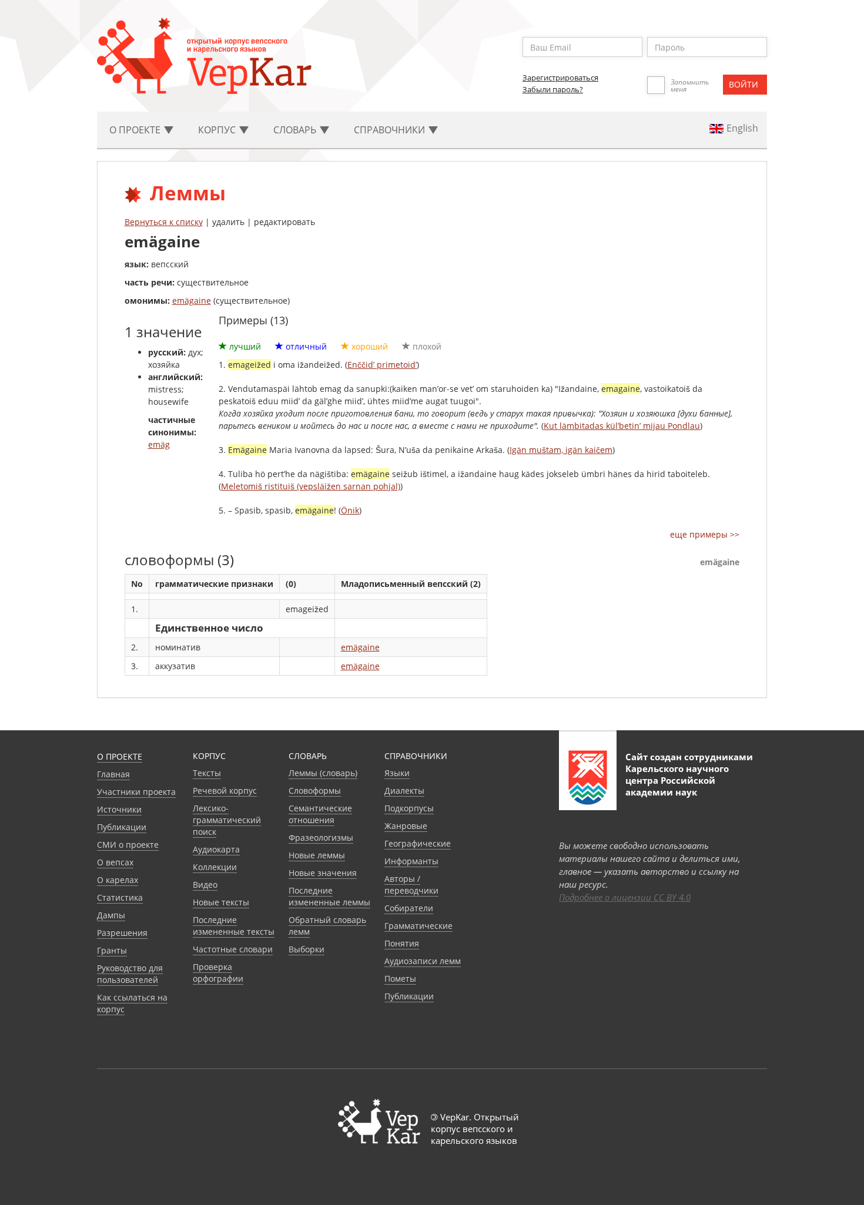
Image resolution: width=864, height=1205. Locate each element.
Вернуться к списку (164, 221)
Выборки (306, 949)
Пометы (400, 978)
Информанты (411, 861)
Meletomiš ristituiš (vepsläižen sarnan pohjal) (310, 486)
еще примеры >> (704, 534)
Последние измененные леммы (329, 896)
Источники (119, 809)
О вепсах (115, 862)
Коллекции (215, 866)
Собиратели (408, 908)
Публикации (121, 827)
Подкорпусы (409, 808)
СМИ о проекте (128, 844)
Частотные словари (233, 949)
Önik (350, 510)
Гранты (112, 950)
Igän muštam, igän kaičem (561, 449)
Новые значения (323, 872)
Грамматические (418, 925)
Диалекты (404, 790)
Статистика (120, 897)
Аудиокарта (216, 849)
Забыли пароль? (553, 89)
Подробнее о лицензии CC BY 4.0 (625, 897)
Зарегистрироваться (560, 77)
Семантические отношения (320, 814)
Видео (205, 884)
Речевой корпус (225, 790)
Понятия (401, 943)
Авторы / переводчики (411, 884)
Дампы (111, 915)
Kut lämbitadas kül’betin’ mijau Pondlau (622, 425)
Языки (397, 772)
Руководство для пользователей (130, 973)
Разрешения (122, 932)
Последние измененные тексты (233, 925)
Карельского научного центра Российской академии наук (677, 780)
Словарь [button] (296, 129)
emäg (159, 444)
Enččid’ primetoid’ (382, 364)
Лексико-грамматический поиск (227, 820)
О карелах (117, 879)
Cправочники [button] (390, 129)
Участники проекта (136, 791)
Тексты (207, 772)
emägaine (191, 300)
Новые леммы (317, 855)
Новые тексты (221, 902)
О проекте (119, 756)
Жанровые (405, 825)
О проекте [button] (136, 129)
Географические (417, 843)
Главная (113, 774)
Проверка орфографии (218, 972)
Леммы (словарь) (323, 772)
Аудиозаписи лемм (422, 960)
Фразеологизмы (321, 837)
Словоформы (315, 790)
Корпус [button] (218, 129)
